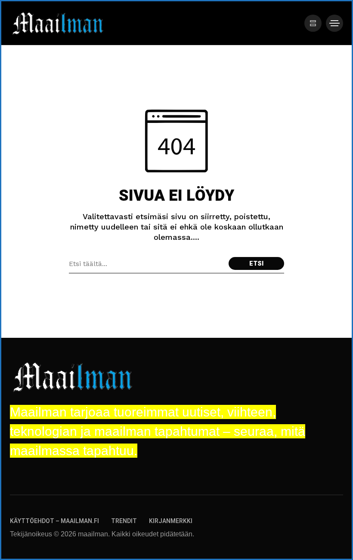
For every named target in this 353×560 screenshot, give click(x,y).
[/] (313, 23)
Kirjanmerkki (170, 521)
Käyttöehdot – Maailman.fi (54, 521)
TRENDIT (124, 521)
